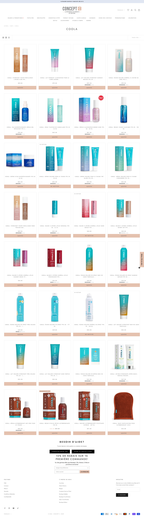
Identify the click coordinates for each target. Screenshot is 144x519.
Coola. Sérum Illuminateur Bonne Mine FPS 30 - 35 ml (89, 128)
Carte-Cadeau (81, 18)
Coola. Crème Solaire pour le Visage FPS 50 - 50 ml (55, 177)
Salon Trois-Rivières (64, 499)
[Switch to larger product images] (3, 37)
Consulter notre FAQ (60, 451)
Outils (55, 20)
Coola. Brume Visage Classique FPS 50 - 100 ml (124, 128)
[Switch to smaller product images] (6, 37)
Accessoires (65, 20)
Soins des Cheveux (105, 18)
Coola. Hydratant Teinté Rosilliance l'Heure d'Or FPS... (20, 78)
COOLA (17, 26)
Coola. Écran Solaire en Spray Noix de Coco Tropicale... (89, 276)
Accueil (6, 26)
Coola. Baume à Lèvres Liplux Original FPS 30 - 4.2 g (55, 226)
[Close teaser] (139, 268)
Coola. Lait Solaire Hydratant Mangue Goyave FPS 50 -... (89, 78)
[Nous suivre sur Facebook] (5, 508)
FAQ (5, 483)
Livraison (6, 486)
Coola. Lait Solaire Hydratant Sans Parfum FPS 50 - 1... (55, 374)
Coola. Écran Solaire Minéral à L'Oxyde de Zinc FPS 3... (124, 78)
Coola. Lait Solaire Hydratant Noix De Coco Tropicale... (123, 325)
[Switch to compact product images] (9, 37)
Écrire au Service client (83, 451)
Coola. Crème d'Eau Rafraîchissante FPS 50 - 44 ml (20, 177)
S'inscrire (122, 495)
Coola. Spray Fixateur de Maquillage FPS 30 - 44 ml (55, 128)
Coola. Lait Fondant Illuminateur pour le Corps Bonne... (54, 78)
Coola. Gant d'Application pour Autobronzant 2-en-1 (124, 424)
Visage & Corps (77, 20)
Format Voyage (68, 18)
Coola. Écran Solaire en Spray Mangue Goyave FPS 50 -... (123, 276)
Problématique (120, 18)
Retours (6, 488)
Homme (88, 20)
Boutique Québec (63, 494)
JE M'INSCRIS (84, 472)
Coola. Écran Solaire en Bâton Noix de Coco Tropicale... (89, 374)
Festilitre (30, 18)
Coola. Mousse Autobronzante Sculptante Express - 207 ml (89, 424)
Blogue (61, 488)
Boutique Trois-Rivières (64, 497)
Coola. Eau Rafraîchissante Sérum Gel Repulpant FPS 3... (20, 128)
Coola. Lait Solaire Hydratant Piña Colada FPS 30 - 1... (20, 374)
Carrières (61, 483)
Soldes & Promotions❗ (16, 18)
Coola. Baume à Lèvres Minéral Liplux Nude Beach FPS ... (89, 226)
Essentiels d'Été (54, 18)
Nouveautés (41, 18)
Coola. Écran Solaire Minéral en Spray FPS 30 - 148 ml (89, 325)
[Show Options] (88, 467)
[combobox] (71, 467)
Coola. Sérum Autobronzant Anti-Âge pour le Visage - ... (20, 424)
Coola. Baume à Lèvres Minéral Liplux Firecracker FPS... (55, 276)
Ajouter (23, 87)
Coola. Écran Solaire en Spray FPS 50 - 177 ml (55, 325)
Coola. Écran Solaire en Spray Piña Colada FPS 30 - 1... (20, 325)
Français (120, 10)
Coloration (132, 18)
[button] (142, 259)
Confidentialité (7, 497)
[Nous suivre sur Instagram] (9, 508)
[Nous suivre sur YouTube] (13, 508)
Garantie (6, 491)
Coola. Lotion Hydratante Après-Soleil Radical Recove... (123, 374)
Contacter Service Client (65, 491)
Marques (92, 18)
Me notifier (55, 186)
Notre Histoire (62, 486)
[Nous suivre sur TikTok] (18, 508)
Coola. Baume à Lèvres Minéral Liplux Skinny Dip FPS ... (124, 226)
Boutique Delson (63, 502)
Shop (11, 26)
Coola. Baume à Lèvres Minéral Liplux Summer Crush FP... (20, 276)
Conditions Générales (9, 494)
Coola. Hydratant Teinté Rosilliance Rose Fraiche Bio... (20, 226)
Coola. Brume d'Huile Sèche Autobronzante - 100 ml (55, 424)
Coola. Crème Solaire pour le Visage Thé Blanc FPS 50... (89, 177)
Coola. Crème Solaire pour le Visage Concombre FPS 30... (124, 177)
